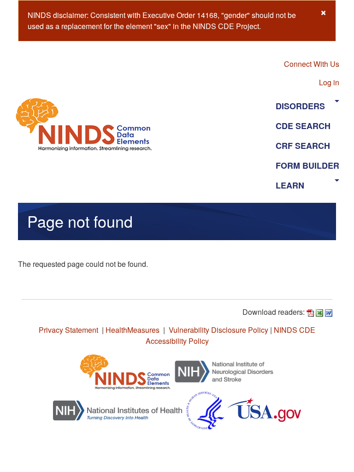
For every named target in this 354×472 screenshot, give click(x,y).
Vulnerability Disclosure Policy (218, 329)
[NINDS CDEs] (125, 370)
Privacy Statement (68, 329)
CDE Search (303, 126)
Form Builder (307, 165)
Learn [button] (290, 185)
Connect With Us (311, 64)
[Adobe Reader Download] (310, 312)
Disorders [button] (300, 106)
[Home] (87, 124)
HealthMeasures (132, 329)
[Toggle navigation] (217, 124)
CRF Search (303, 146)
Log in (329, 82)
